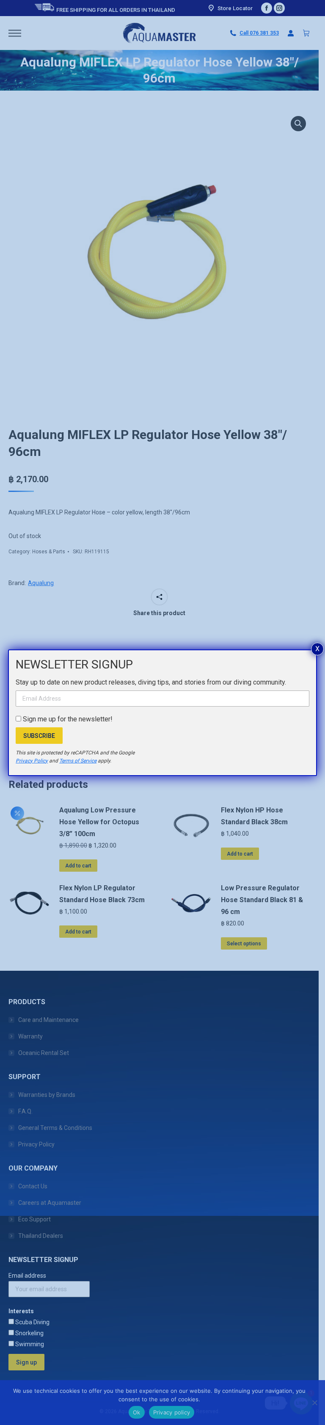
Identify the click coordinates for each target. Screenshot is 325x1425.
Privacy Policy (32, 761)
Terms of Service (77, 761)
